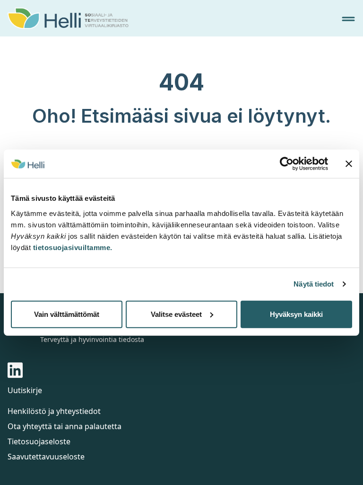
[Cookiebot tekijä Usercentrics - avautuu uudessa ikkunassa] (286, 164)
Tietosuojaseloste (39, 441)
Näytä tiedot (314, 284)
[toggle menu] (348, 19)
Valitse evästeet (176, 314)
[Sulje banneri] (349, 164)
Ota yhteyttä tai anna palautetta (64, 426)
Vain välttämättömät (66, 314)
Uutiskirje (25, 390)
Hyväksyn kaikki (296, 314)
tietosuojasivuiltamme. (72, 247)
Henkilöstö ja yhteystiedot (54, 411)
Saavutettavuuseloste (46, 456)
